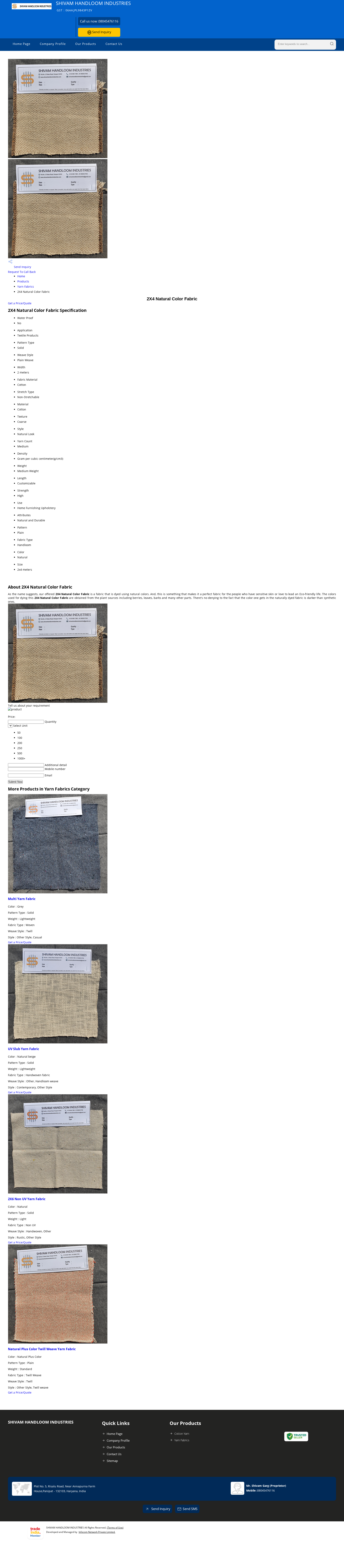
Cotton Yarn (181, 1433)
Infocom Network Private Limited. (97, 1532)
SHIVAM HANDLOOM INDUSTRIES (93, 6)
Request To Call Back (22, 272)
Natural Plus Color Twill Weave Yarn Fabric (42, 1349)
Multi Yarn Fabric (21, 899)
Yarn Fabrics (25, 286)
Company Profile (53, 44)
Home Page (21, 44)
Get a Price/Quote (19, 303)
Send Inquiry (101, 32)
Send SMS (190, 1509)
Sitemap (112, 1461)
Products (23, 281)
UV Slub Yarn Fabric (23, 1049)
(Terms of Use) (115, 1527)
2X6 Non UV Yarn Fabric (26, 1199)
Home (21, 276)
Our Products (85, 44)
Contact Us (114, 44)
